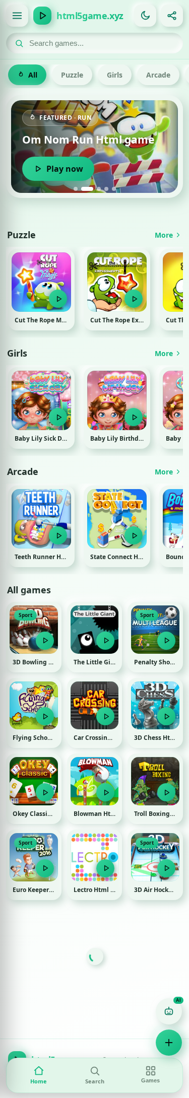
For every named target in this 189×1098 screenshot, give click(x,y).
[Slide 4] (106, 189)
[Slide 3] (99, 189)
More (164, 235)
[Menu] (17, 16)
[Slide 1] (76, 189)
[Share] (172, 16)
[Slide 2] (87, 189)
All (32, 75)
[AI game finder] (169, 1011)
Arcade (158, 75)
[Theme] (145, 16)
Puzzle (72, 75)
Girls (114, 75)
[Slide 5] (114, 189)
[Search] (19, 43)
